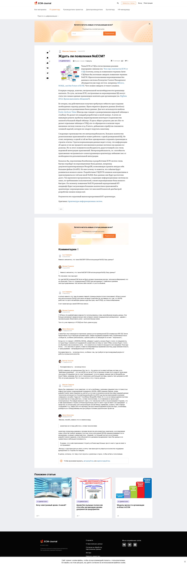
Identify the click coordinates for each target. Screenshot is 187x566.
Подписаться (109, 33)
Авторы (88, 553)
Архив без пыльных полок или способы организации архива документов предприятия (89, 507)
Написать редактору (93, 556)
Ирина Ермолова (68, 329)
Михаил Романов (68, 266)
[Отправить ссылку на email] (47, 78)
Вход (140, 3)
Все (40, 10)
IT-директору (54, 10)
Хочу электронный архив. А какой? (51, 505)
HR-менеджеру (124, 10)
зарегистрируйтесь (103, 461)
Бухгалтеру (110, 10)
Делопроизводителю (94, 10)
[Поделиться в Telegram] (47, 73)
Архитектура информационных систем (85, 201)
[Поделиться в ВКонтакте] (47, 68)
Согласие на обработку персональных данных (94, 548)
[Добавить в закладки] (47, 58)
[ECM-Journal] (48, 541)
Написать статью (129, 3)
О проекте (89, 540)
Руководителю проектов (73, 10)
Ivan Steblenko (67, 255)
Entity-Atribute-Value (67, 112)
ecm (61, 209)
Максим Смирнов (68, 384)
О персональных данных (94, 544)
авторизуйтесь (89, 461)
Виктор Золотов (67, 360)
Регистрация (148, 3)
